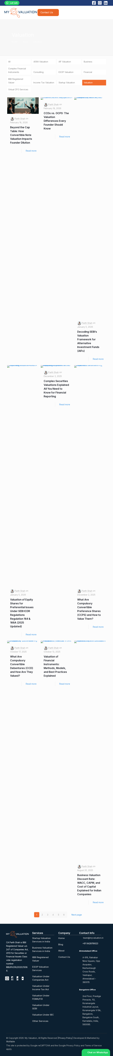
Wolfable (10, 1041)
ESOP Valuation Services (40, 968)
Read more (31, 150)
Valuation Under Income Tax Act (40, 988)
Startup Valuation (67, 82)
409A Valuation (40, 61)
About (61, 950)
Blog (25, 41)
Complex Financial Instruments (17, 70)
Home (15, 41)
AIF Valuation (65, 61)
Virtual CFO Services (18, 89)
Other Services (40, 1021)
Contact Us (64, 957)
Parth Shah (20, 118)
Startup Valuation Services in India (41, 940)
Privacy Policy (65, 1038)
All (9, 61)
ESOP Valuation (66, 72)
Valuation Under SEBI (40, 1007)
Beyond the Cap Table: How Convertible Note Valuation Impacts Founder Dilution (21, 135)
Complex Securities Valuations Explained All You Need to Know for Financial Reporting (56, 389)
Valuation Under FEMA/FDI (40, 997)
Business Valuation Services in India (42, 949)
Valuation (37, 41)
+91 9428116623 (90, 943)
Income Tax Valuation (43, 82)
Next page (77, 914)
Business (88, 61)
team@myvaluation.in (93, 938)
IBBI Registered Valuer (15, 81)
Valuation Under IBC (43, 1014)
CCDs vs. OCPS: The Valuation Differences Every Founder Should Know (56, 121)
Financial (88, 72)
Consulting (38, 72)
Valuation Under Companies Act (40, 978)
